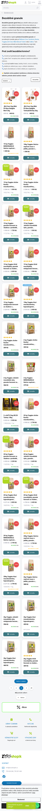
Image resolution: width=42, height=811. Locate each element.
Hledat (37, 7)
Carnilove (31, 39)
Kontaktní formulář (12, 783)
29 (31, 688)
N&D (14, 42)
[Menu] (39, 2)
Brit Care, (10, 42)
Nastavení (21, 799)
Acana (37, 39)
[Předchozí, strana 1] (16, 688)
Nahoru (22, 697)
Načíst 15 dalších (21, 681)
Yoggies (4, 42)
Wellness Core (23, 39)
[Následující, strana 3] (26, 688)
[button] (37, 805)
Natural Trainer (21, 42)
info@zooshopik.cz (12, 767)
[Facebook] (3, 776)
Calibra (31, 42)
